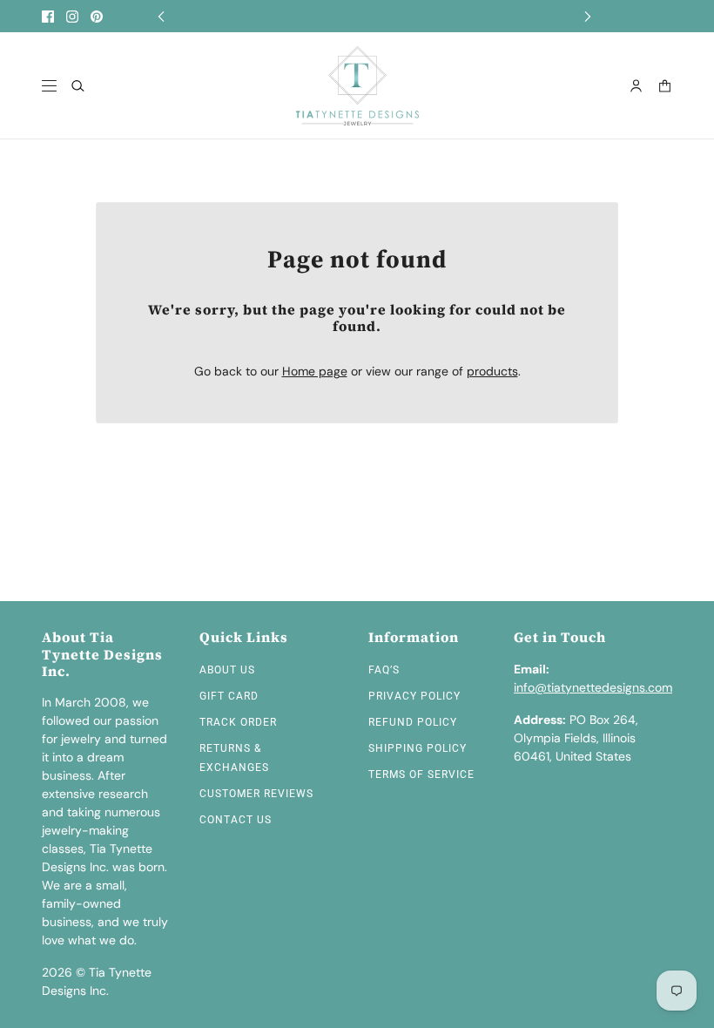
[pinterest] (96, 16)
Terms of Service (421, 774)
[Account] (636, 85)
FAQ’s (384, 670)
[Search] (78, 85)
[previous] (161, 16)
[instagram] (72, 16)
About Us (227, 670)
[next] (588, 16)
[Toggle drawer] (49, 85)
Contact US (235, 820)
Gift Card (229, 696)
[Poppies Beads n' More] (357, 85)
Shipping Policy (417, 748)
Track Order (238, 722)
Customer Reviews (256, 794)
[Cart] (664, 85)
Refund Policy (412, 722)
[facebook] (47, 16)
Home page (314, 371)
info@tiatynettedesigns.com (593, 687)
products (492, 371)
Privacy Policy (414, 696)
